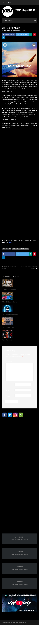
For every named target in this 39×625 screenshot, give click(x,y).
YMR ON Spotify (24, 248)
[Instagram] (15, 415)
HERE (10, 242)
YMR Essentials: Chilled (8, 327)
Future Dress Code (7, 340)
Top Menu (8, 2)
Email (7, 390)
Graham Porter (8, 30)
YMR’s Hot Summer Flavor (9, 302)
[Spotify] (21, 415)
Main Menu (8, 20)
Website (8, 396)
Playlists (15, 248)
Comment (9, 361)
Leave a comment (20, 30)
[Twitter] (10, 415)
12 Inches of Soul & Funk (9, 289)
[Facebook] (4, 415)
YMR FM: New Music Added (10, 315)
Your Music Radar (25, 9)
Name (7, 385)
